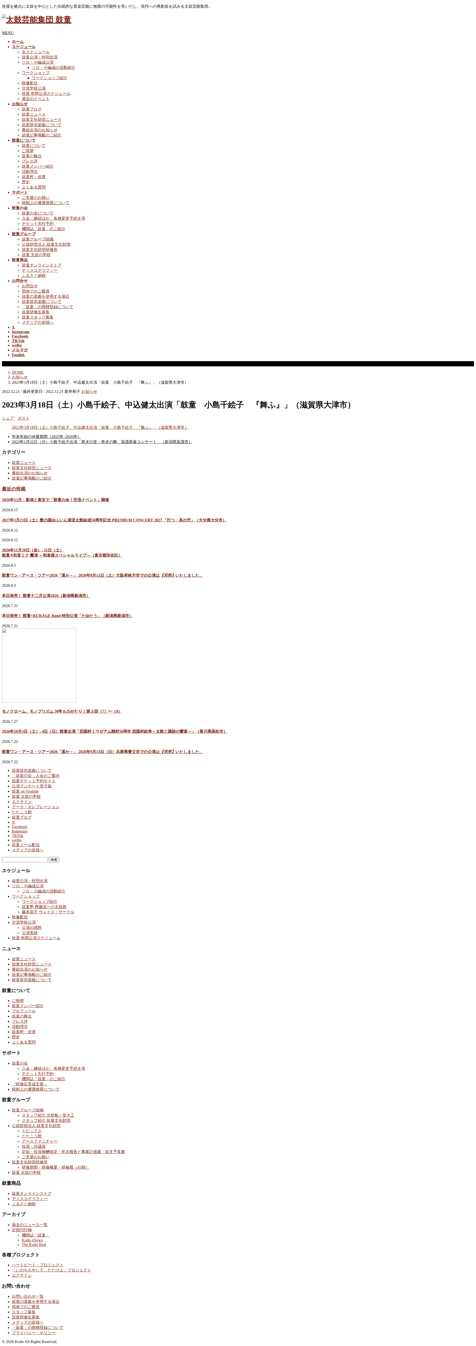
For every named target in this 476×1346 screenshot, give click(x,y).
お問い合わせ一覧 (28, 1296)
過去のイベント (36, 99)
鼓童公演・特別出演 (40, 57)
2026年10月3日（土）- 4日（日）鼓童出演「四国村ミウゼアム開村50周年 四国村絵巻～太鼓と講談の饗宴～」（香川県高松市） (114, 731)
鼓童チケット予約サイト (34, 781)
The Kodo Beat (34, 1244)
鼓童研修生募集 (36, 312)
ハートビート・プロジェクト (37, 1265)
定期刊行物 (22, 1230)
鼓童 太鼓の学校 (36, 255)
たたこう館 (22, 812)
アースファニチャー (40, 1141)
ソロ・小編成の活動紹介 (53, 67)
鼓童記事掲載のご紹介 (41, 135)
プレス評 (30, 161)
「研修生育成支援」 (30, 1084)
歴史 (26, 182)
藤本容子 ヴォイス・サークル (48, 912)
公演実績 (30, 933)
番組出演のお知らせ (40, 130)
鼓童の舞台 (32, 156)
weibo (17, 840)
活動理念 (30, 171)
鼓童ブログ (32, 109)
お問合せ (30, 286)
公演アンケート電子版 (32, 786)
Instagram (19, 831)
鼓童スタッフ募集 (38, 317)
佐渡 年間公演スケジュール (46, 93)
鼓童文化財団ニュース (41, 119)
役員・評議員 (34, 1146)
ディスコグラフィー (40, 270)
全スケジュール (36, 52)
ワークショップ (36, 73)
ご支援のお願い (36, 197)
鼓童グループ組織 (38, 239)
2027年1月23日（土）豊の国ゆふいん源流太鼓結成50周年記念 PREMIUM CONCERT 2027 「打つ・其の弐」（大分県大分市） (114, 520)
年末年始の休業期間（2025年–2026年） (46, 436)
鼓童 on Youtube (25, 791)
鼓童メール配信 (26, 845)
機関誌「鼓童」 (36, 1235)
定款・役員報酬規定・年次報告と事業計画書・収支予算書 (73, 1152)
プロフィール (24, 1011)
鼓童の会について (38, 213)
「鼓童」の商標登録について (47, 307)
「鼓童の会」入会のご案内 (36, 776)
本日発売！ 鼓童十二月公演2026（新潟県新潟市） (46, 595)
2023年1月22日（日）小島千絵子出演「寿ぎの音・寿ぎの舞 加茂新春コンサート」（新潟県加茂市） (102, 442)
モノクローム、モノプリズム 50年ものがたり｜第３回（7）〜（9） (62, 711)
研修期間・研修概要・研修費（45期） (55, 1167)
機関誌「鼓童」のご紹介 (43, 229)
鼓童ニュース (34, 114)
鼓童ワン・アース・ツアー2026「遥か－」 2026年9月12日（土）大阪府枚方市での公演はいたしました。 (102, 575)
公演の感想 (32, 927)
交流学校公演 (34, 88)
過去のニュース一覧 (30, 1225)
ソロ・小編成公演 (38, 62)
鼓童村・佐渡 (34, 177)
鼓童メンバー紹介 (38, 166)
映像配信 (30, 83)
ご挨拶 (28, 151)
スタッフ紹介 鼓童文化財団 (46, 1120)
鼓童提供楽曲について (41, 125)
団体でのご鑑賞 (36, 291)
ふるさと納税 (34, 275)
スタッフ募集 (24, 1312)
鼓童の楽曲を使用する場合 (45, 296)
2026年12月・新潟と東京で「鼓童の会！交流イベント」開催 (55, 500)
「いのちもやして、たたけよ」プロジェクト (51, 1270)
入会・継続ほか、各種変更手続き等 (53, 218)
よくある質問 (34, 187)
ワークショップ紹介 (49, 78)
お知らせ (89, 391)
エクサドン (22, 802)
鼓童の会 (20, 1063)
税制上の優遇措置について (45, 203)
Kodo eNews (32, 1240)
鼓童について (34, 145)
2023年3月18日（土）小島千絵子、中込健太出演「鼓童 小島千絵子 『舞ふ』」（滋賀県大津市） (100, 427)
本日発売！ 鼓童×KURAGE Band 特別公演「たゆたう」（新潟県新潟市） (67, 616)
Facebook (19, 827)
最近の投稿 (14, 488)
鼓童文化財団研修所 (40, 249)
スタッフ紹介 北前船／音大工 (48, 1115)
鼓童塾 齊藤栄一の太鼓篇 (44, 907)
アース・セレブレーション (36, 807)
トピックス (32, 1131)
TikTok (17, 836)
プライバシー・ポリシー (34, 1333)
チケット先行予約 (38, 223)
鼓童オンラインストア (41, 265)
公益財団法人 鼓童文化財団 (46, 244)
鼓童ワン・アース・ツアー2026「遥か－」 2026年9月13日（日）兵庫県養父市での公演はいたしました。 (102, 752)
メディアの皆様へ (38, 322)
